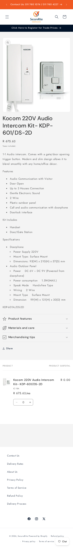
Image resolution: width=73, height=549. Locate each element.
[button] (7, 17)
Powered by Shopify (38, 535)
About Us (12, 472)
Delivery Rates (15, 464)
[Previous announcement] (6, 5)
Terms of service (46, 541)
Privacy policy (28, 541)
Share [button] (9, 348)
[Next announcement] (66, 5)
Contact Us (13, 455)
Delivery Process (16, 503)
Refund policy (57, 536)
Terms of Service (16, 488)
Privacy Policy (15, 480)
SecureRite (23, 535)
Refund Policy (15, 496)
